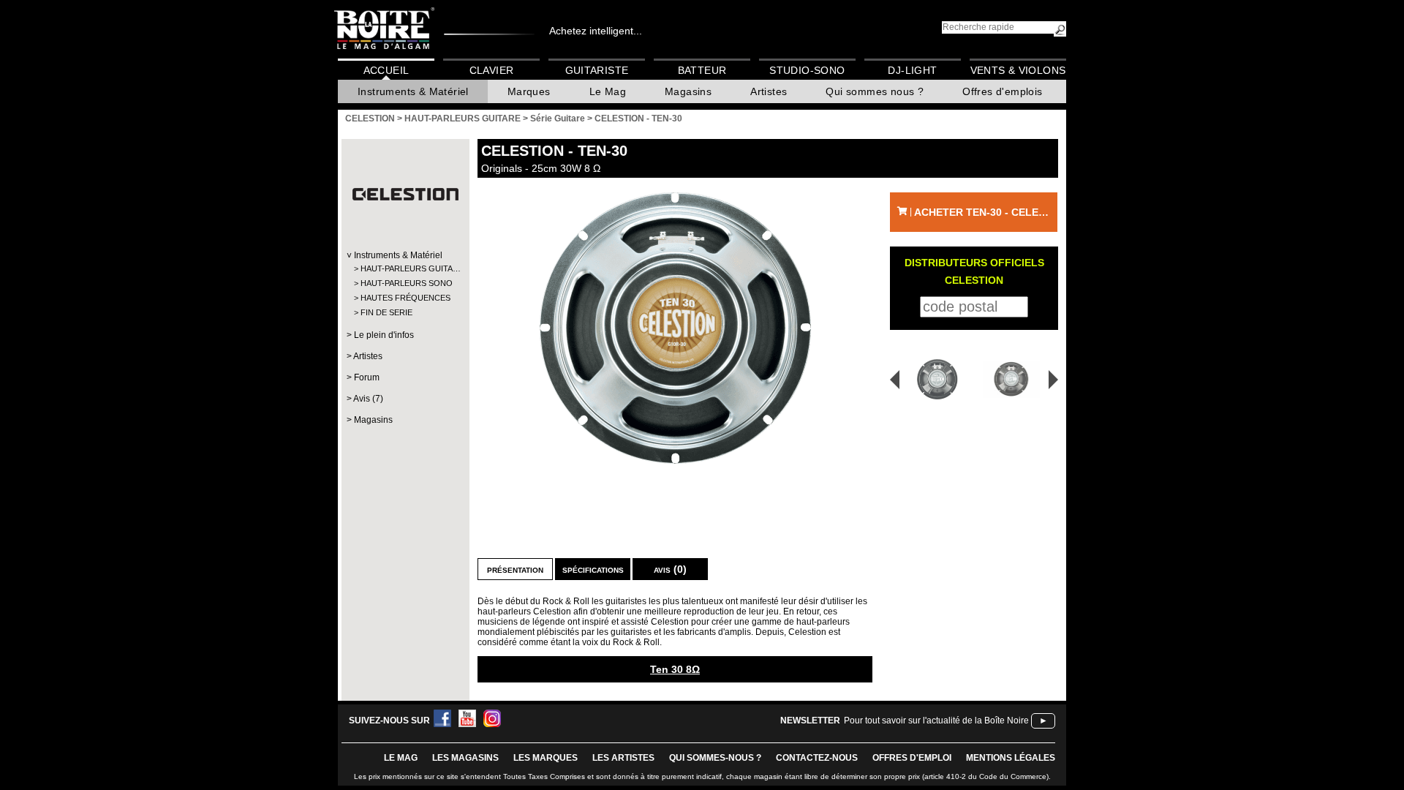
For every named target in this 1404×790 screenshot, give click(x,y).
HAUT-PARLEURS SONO (405, 283)
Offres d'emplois (1002, 91)
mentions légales (1010, 758)
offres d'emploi (911, 758)
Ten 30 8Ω (675, 669)
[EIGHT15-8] (932, 379)
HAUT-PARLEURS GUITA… (405, 268)
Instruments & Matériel (413, 91)
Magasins (688, 91)
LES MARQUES (545, 758)
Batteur (702, 70)
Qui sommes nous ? (875, 91)
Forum (367, 377)
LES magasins (465, 758)
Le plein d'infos (384, 335)
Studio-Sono (807, 70)
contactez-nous (817, 758)
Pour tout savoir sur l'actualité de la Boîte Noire (936, 720)
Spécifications (593, 569)
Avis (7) (368, 399)
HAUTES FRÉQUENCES (405, 297)
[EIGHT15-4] (1014, 379)
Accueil (386, 70)
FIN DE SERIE (386, 312)
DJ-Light (912, 70)
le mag (401, 758)
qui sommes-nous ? (715, 758)
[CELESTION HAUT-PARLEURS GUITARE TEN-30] (675, 328)
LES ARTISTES (623, 758)
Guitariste (597, 70)
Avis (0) (670, 569)
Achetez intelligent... (595, 31)
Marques (529, 91)
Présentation (515, 569)
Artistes (768, 91)
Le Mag (607, 91)
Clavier (491, 70)
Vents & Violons (1018, 70)
